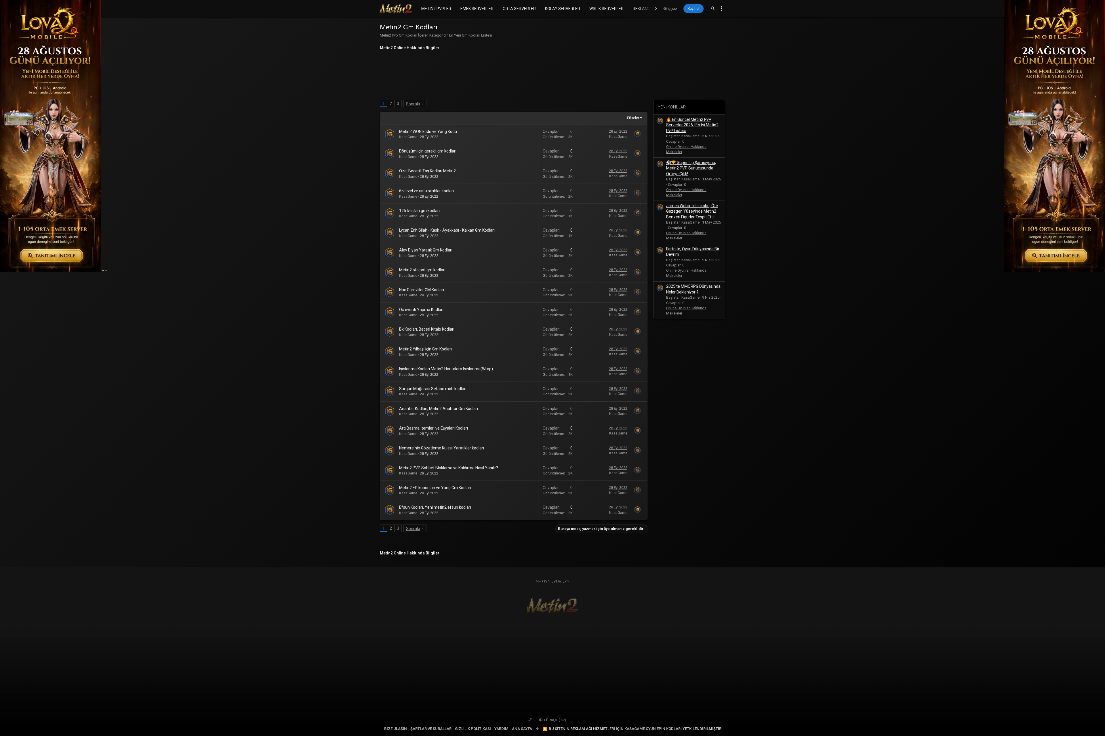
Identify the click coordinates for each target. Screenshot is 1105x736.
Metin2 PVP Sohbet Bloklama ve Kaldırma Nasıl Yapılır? (448, 468)
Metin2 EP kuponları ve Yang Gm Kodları (435, 487)
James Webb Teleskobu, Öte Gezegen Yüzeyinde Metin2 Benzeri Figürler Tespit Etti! (692, 211)
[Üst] (537, 728)
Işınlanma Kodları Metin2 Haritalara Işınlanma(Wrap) (446, 369)
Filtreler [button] (633, 118)
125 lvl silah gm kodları (419, 210)
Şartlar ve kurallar (430, 729)
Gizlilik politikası (473, 729)
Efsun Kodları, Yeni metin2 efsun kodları (435, 507)
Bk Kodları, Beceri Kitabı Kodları (426, 329)
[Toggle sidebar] (721, 8)
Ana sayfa (522, 729)
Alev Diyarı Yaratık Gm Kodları (425, 250)
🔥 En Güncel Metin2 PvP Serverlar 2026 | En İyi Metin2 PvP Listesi (692, 125)
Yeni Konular (672, 107)
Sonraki (413, 104)
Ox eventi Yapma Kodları (421, 309)
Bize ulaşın (395, 729)
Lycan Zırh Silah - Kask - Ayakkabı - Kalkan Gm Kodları (447, 230)
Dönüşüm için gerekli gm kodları (427, 151)
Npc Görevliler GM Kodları (421, 289)
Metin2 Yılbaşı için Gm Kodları (425, 349)
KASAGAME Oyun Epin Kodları (653, 729)
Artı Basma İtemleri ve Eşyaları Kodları (433, 428)
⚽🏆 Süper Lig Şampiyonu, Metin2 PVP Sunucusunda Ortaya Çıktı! (691, 168)
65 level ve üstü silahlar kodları (426, 190)
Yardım (501, 729)
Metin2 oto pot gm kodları (422, 270)
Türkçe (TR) (554, 720)
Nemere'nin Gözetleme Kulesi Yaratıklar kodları (441, 448)
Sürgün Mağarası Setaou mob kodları (432, 388)
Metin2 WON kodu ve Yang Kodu (428, 131)
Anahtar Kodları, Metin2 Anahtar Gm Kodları (438, 408)
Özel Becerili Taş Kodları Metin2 (427, 171)
